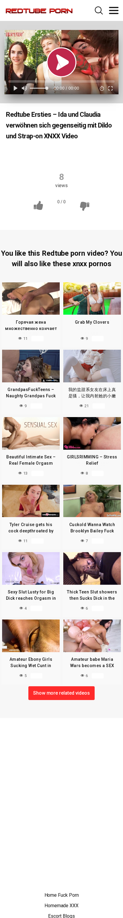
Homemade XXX (61, 905)
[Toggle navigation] (114, 10)
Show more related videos (61, 693)
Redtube (38, 155)
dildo (90, 155)
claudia (66, 155)
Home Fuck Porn (61, 895)
